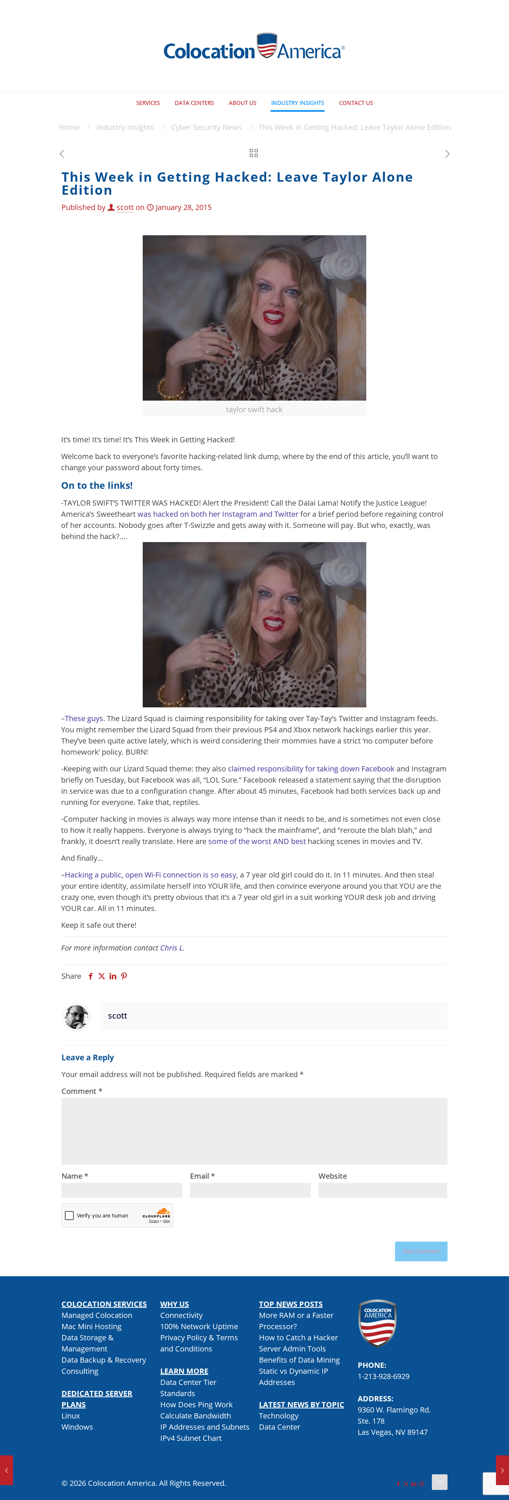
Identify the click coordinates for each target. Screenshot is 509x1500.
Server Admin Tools (292, 1349)
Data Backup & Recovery (103, 1360)
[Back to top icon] (440, 1482)
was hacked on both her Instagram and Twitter (217, 514)
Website (333, 1176)
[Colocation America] (254, 45)
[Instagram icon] (421, 1483)
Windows (77, 1427)
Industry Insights (125, 127)
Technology (278, 1416)
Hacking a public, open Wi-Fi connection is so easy (150, 875)
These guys (84, 718)
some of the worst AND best (257, 841)
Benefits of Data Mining (299, 1360)
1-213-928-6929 (384, 1376)
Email (202, 1176)
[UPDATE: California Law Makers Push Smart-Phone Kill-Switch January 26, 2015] (6, 1470)
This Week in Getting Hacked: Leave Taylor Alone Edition (355, 127)
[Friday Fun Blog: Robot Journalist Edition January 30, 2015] (502, 1470)
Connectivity (181, 1315)
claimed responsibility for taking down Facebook (311, 769)
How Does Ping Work (196, 1404)
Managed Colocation (96, 1315)
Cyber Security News (206, 127)
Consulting (79, 1371)
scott (125, 207)
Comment (81, 1091)
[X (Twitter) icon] (406, 1483)
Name (74, 1176)
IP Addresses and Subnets (205, 1427)
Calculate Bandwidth (195, 1416)
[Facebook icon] (398, 1483)
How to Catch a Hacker (298, 1337)
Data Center (279, 1427)
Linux (70, 1416)
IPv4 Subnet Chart (191, 1438)
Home (69, 127)
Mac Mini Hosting (91, 1326)
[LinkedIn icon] (414, 1483)
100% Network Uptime (199, 1326)
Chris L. (172, 948)
